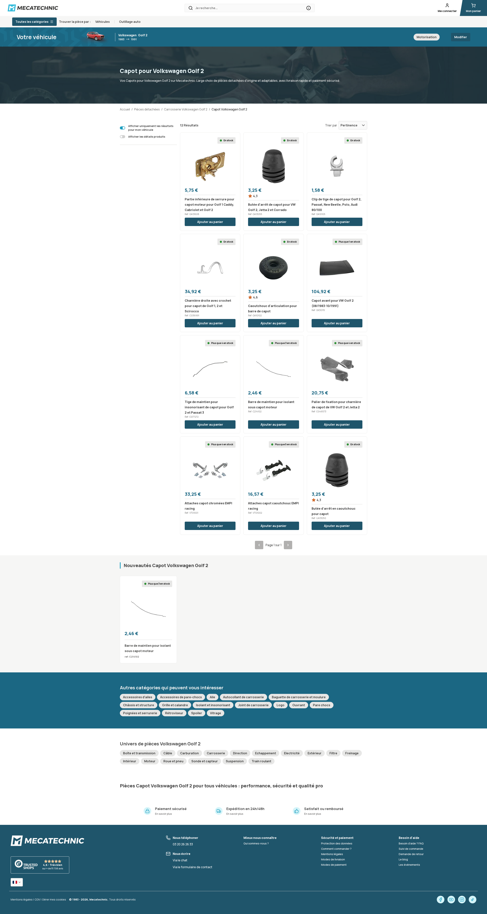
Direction (240, 753)
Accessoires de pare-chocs (181, 697)
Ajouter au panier (210, 222)
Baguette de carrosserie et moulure (299, 697)
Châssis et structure (138, 705)
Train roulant (261, 761)
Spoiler (196, 713)
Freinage (352, 753)
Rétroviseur (174, 713)
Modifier (460, 37)
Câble (167, 753)
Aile (212, 697)
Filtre (333, 753)
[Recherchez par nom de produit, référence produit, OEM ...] (308, 8)
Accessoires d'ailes (137, 697)
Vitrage (215, 713)
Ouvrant (298, 705)
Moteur (149, 761)
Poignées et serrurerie (140, 713)
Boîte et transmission (139, 753)
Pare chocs (321, 705)
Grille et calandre (175, 705)
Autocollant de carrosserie (243, 697)
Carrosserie (216, 753)
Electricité (292, 753)
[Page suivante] (288, 545)
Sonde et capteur (204, 761)
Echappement (265, 753)
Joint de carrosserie (253, 705)
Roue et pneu (173, 761)
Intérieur (129, 761)
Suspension (235, 761)
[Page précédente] (259, 545)
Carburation (189, 753)
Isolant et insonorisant (213, 705)
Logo (280, 705)
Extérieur (314, 753)
